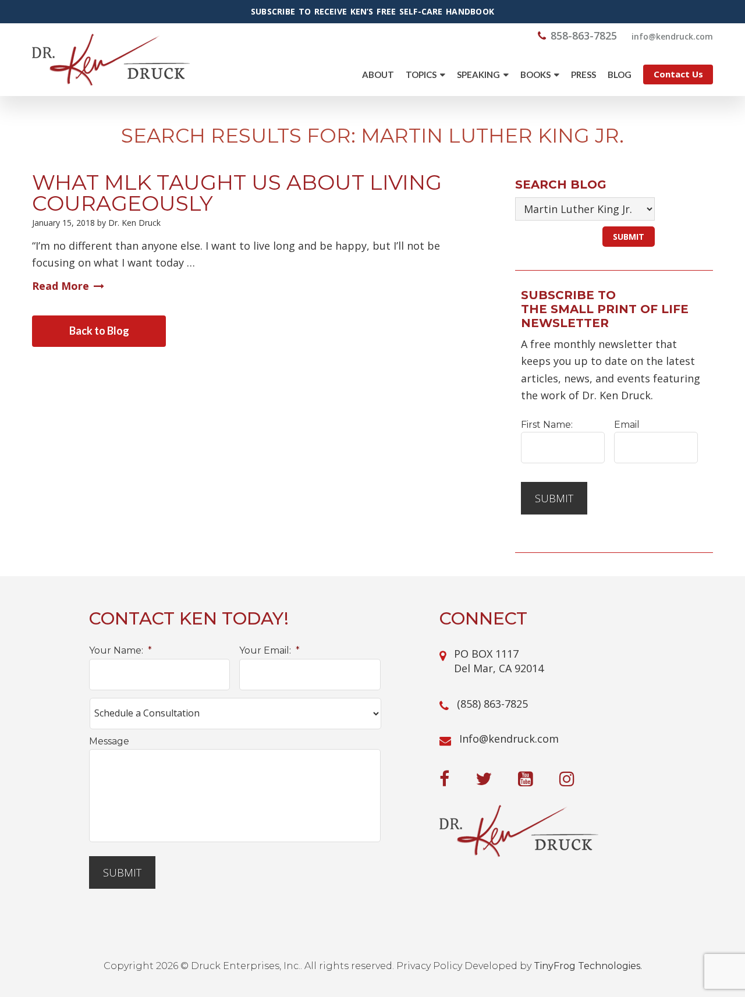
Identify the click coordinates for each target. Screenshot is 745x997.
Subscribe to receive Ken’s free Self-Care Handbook (372, 11)
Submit (554, 498)
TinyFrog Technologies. (588, 965)
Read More (60, 286)
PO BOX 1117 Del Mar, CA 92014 (499, 661)
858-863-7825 (584, 35)
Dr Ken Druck (111, 60)
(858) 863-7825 (492, 704)
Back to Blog (99, 330)
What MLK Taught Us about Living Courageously (237, 192)
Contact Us (678, 74)
